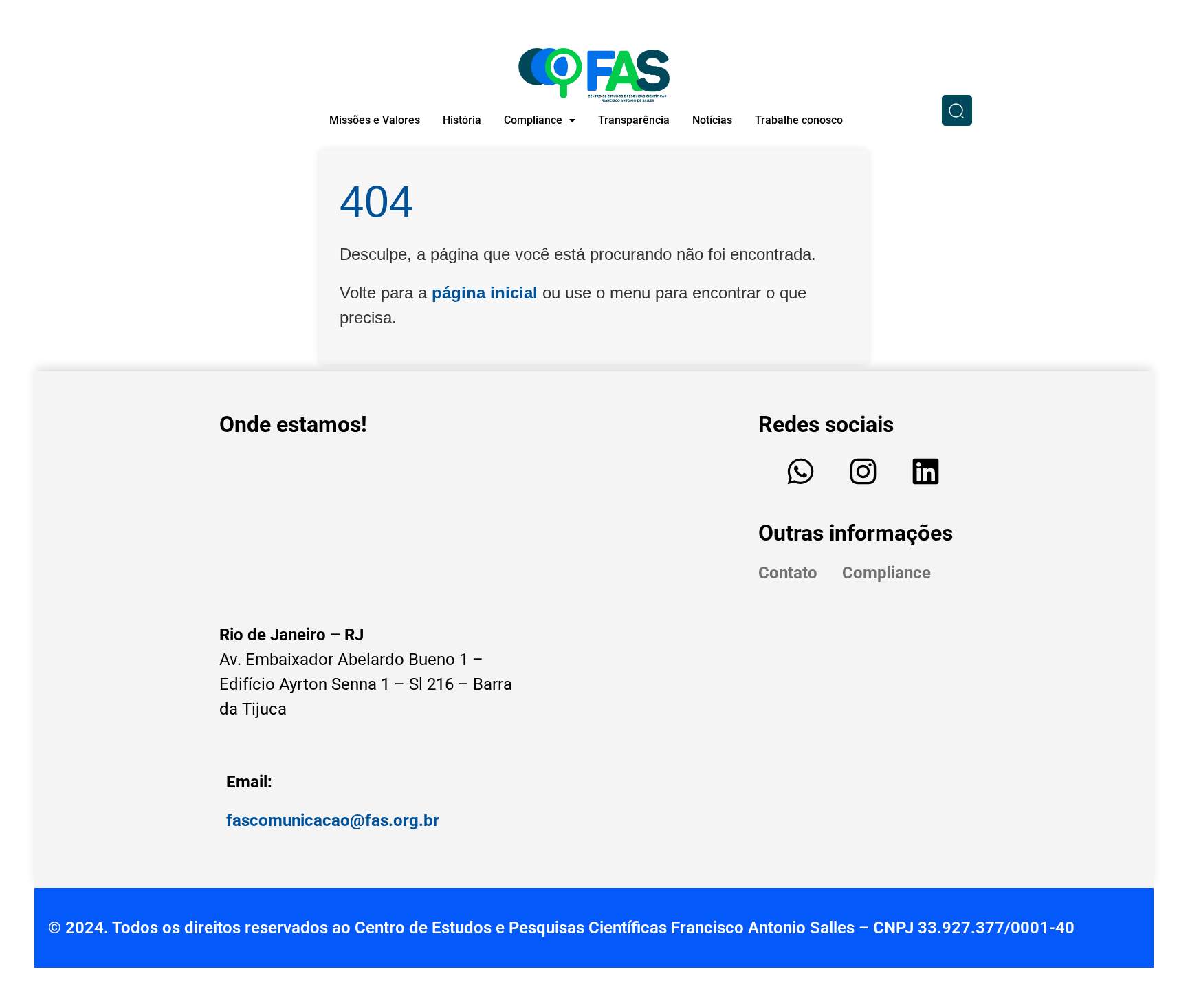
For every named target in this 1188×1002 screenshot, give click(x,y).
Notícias (712, 120)
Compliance (533, 120)
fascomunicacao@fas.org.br (332, 820)
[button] (540, 120)
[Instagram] (863, 471)
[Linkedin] (926, 471)
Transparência (634, 120)
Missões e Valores (374, 120)
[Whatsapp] (800, 471)
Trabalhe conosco (799, 120)
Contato (787, 572)
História (462, 120)
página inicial (485, 292)
